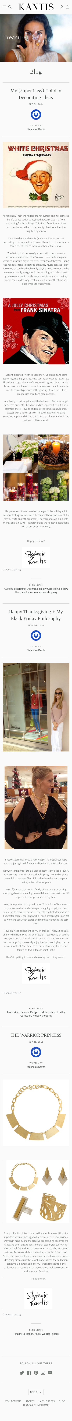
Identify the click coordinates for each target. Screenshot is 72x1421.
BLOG (62, 1401)
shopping (52, 592)
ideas (17, 592)
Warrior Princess (50, 1333)
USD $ (33, 1392)
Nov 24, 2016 (36, 625)
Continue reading (12, 569)
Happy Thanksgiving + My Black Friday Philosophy (36, 615)
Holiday (63, 588)
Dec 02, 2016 (36, 104)
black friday (13, 1012)
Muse (38, 1333)
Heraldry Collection (47, 588)
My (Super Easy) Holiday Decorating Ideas (36, 94)
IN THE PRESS (47, 1401)
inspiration (27, 592)
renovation (40, 592)
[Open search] (10, 7)
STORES (30, 1401)
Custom (8, 588)
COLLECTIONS (13, 1401)
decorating (20, 588)
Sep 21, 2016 (36, 1041)
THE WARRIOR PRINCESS (36, 1035)
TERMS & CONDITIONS (36, 1405)
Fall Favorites (48, 1012)
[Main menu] (4, 7)
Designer (31, 588)
